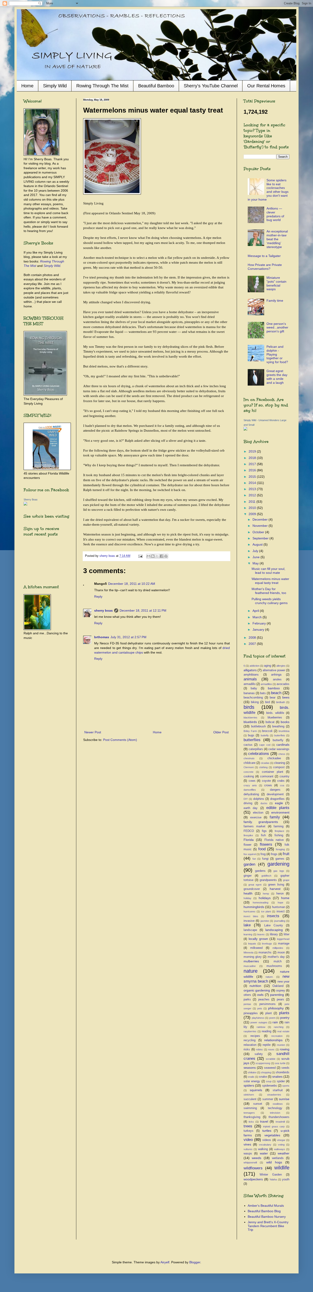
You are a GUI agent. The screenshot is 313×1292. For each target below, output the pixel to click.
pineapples (251, 1013)
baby (254, 688)
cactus (248, 744)
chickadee (274, 758)
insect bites (251, 916)
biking (255, 702)
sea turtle (280, 1063)
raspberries (250, 1031)
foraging (280, 849)
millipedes (277, 948)
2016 (253, 470)
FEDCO (249, 831)
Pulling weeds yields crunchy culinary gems (270, 601)
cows (252, 780)
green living (276, 884)
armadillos (266, 684)
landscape (250, 930)
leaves (261, 934)
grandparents (268, 880)
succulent (250, 1099)
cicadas (265, 763)
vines (247, 1144)
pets (259, 1008)
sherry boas (103, 610)
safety (259, 1054)
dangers (275, 789)
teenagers (249, 1112)
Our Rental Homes (266, 85)
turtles (266, 1130)
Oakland (277, 986)
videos (266, 1140)
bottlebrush (258, 726)
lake (247, 925)
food (262, 849)
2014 (253, 483)
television (275, 1112)
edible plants (277, 808)
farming (278, 826)
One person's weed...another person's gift (277, 327)
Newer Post (92, 732)
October (259, 532)
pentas (247, 1004)
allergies (281, 665)
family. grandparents (261, 822)
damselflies (250, 789)
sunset (257, 1103)
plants (284, 1013)
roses (271, 1049)
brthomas (101, 637)
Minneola (248, 952)
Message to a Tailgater (264, 256)
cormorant (266, 776)
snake (263, 1076)
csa (282, 785)
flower (247, 844)
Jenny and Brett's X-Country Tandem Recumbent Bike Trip (268, 1226)
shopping (266, 1072)
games (279, 858)
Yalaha (273, 1179)
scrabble (270, 1058)
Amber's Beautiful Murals (266, 1205)
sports (285, 1085)
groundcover (252, 889)
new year (283, 981)
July (256, 551)
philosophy (276, 1008)
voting (281, 1144)
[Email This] (148, 556)
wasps (248, 1153)
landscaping (274, 930)
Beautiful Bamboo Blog (264, 1211)
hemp (266, 893)
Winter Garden (271, 1174)
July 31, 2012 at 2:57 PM (128, 637)
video (248, 1139)
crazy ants (250, 785)
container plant (272, 771)
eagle (279, 803)
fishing (279, 835)
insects (273, 916)
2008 (253, 637)
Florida (249, 840)
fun (254, 858)
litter (286, 934)
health (248, 893)
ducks (264, 803)
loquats (252, 943)
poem (272, 1017)
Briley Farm (250, 731)
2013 (253, 489)
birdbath (280, 702)
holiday (247, 898)
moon (281, 952)
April (256, 611)
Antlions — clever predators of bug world (275, 214)
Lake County (273, 925)
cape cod (264, 744)
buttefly (265, 735)
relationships (273, 1040)
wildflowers (253, 1168)
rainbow (261, 1027)
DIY (246, 799)
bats (263, 693)
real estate (283, 1031)
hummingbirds (254, 907)
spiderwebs (269, 1085)
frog (263, 854)
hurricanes (249, 911)
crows (268, 785)
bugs (251, 735)
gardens (260, 870)
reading (266, 1031)
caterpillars (256, 749)
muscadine (250, 966)
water (264, 1153)
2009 (253, 514)
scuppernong (262, 1063)
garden (249, 864)
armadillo (249, 684)
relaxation (250, 1044)
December (261, 519)
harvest (275, 889)
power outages (258, 1022)
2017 (253, 464)
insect (281, 911)
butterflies (252, 740)
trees (248, 1126)
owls (260, 995)
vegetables (272, 1135)
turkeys (248, 1130)
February (260, 623)
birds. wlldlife (275, 713)
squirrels (256, 1090)
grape (286, 880)
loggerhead (283, 939)
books (285, 722)
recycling (249, 1040)
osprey (280, 990)
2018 (253, 458)
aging (267, 665)
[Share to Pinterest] (166, 556)
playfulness (258, 1017)
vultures (248, 1149)
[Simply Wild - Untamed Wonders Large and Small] (245, 429)
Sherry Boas (31, 499)
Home (27, 85)
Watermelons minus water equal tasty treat (270, 581)
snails (251, 1076)
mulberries (251, 961)
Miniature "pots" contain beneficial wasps (276, 283)
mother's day (276, 956)
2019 (253, 451)
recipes (255, 1036)
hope (280, 902)
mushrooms (274, 966)
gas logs (278, 871)
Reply (98, 596)
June (257, 557)
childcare (249, 763)
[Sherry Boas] (25, 504)
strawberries (274, 1094)
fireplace (279, 831)
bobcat (270, 722)
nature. (269, 976)
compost (279, 767)
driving (248, 803)
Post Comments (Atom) (120, 740)
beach (276, 693)
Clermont (249, 767)
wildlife (281, 1168)
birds (249, 707)
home (285, 898)
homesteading (260, 902)
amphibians (251, 674)
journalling (279, 920)
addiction (254, 665)
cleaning (279, 763)
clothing (263, 767)
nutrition (255, 986)
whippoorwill (250, 1162)
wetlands (278, 1158)
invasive (249, 920)
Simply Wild (55, 85)
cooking (249, 776)
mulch (278, 961)
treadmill (280, 1121)
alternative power (274, 670)
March (258, 617)
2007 (253, 644)
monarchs (265, 952)
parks (247, 999)
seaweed (270, 1067)
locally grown (258, 939)
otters (247, 995)
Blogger (194, 1262)
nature (251, 971)
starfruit (278, 1090)
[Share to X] (157, 556)
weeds (256, 1158)
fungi (265, 858)
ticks (251, 1121)
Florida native (274, 840)
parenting (277, 995)
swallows (278, 1103)
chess (281, 754)
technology (275, 1108)
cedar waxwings (278, 749)
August (258, 544)
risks (247, 1049)
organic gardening (257, 990)
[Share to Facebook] (161, 556)
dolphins (258, 799)
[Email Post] (140, 556)
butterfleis (279, 735)
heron (280, 893)
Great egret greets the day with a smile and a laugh (276, 376)
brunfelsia (284, 731)
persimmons (267, 1004)
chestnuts (249, 758)
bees (285, 697)
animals (250, 679)
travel (264, 1121)
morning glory (253, 956)
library (274, 934)
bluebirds (250, 722)
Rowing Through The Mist (102, 85)
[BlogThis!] (153, 556)
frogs (274, 854)
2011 (252, 501)
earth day (251, 808)
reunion (281, 1045)
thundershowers (279, 1117)
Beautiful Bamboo (156, 85)
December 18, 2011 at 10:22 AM (131, 583)
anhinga (276, 674)
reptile (267, 1044)
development (275, 794)
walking (263, 1149)
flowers (266, 844)
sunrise (284, 1099)
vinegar (281, 1140)
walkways (279, 1149)
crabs (281, 780)
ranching (278, 1027)
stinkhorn (249, 1094)
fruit (286, 854)
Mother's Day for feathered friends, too (269, 591)
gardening (278, 864)
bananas (249, 693)
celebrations (258, 753)
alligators (250, 670)
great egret (254, 884)
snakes (277, 1076)
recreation (277, 1036)
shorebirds (282, 1072)
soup (269, 1081)
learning (248, 934)
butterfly (278, 740)
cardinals (282, 744)
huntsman (278, 907)
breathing (278, 726)
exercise (255, 817)
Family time (274, 300)
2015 (253, 476)
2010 (253, 508)
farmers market (254, 826)
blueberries (275, 717)
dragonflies (277, 799)
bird (267, 702)
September (261, 538)
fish (263, 835)
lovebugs (267, 943)
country (284, 776)
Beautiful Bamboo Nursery (267, 1216)
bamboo (274, 688)
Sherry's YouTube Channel (211, 85)
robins (259, 1049)
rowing (284, 1049)
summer (267, 1099)
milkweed (256, 948)
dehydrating (251, 794)
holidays (265, 898)
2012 (253, 495)
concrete (248, 771)
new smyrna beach (266, 978)
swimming (250, 1108)
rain (275, 1022)
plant (268, 1013)
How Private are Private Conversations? (265, 267)
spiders (249, 1085)
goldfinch (266, 875)
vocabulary (265, 1144)
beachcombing (253, 697)
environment (280, 812)
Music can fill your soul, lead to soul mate (268, 570)
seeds (285, 1067)
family (275, 817)
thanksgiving (252, 1117)
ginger (248, 875)
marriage (283, 943)
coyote (266, 780)
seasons (250, 1067)
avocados (283, 684)
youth (285, 1179)
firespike (248, 835)
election (258, 812)
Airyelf (164, 1262)
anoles (277, 679)
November (261, 525)
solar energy (252, 1081)
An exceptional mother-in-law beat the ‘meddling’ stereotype (277, 238)
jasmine (265, 920)
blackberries (250, 717)
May (256, 563)
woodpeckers (253, 1179)
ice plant (266, 911)
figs (264, 831)
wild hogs (274, 1162)
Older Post (221, 732)
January (259, 629)
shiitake (252, 1072)
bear (272, 697)
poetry (284, 1017)
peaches (263, 999)
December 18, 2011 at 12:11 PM (143, 610)
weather (283, 1153)
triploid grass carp (274, 1126)
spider (281, 1081)
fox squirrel (250, 854)
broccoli (267, 731)
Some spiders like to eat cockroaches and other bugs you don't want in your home (268, 189)
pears (280, 999)
